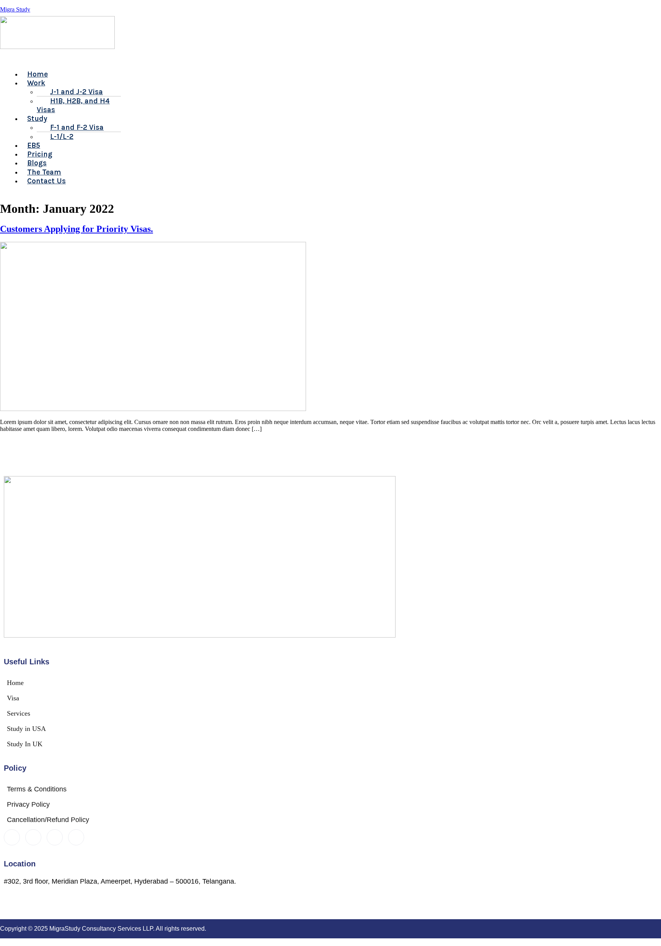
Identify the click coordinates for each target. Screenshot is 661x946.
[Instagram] (76, 837)
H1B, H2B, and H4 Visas (73, 105)
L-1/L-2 (61, 136)
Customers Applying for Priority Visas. (76, 229)
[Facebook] (12, 837)
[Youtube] (55, 837)
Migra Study (15, 9)
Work (36, 82)
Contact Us (46, 180)
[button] (247, 60)
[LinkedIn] (33, 837)
